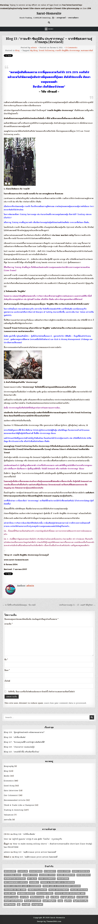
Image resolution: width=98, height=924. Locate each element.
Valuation (8, 814)
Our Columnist (11, 795)
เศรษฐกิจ (26, 904)
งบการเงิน (7, 819)
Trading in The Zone (15, 889)
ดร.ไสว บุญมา (82, 897)
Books (6, 775)
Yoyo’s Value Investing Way (70, 893)
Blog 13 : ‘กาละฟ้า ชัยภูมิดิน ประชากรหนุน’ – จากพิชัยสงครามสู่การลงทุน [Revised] (49, 40)
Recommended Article (14, 800)
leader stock (30, 875)
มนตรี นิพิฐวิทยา (49, 900)
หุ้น (18, 904)
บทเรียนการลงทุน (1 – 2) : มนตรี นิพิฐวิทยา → (77, 604)
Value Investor (79, 889)
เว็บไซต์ (7, 680)
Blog (17, 50)
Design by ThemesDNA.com (49, 921)
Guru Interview (11, 790)
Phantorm (63, 878)
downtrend (36, 871)
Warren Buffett (26, 893)
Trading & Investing (13, 809)
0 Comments (71, 48)
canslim (22, 871)
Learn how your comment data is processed (65, 703)
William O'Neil (45, 893)
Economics (9, 780)
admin (34, 48)
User (6, 838)
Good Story (9, 785)
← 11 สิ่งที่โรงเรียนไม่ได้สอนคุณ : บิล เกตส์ (18, 604)
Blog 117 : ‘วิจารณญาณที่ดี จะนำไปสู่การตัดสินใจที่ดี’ (24, 742)
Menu (50, 29)
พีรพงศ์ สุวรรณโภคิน (33, 900)
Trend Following (46, 50)
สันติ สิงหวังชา (9, 904)
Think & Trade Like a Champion (19, 805)
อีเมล (7, 670)
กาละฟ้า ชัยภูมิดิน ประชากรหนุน (67, 50)
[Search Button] (49, 22)
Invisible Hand (12, 875)
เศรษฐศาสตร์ (37, 904)
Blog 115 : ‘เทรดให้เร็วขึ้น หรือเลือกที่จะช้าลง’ (21, 751)
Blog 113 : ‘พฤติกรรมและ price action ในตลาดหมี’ (34, 852)
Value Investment (58, 889)
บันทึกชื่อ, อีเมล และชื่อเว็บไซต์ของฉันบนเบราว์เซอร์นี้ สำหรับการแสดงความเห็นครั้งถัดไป (41, 691)
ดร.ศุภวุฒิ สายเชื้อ (68, 897)
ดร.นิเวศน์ (54, 897)
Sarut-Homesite (49, 13)
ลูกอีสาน (68, 900)
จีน (47, 897)
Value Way (9, 893)
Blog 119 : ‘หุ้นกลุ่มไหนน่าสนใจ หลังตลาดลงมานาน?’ (24, 732)
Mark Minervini (66, 875)
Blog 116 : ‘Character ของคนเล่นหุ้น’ (19, 746)
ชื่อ (6, 659)
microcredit (83, 875)
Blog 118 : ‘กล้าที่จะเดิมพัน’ (15, 737)
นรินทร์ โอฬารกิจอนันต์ (13, 900)
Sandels (34, 882)
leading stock (47, 875)
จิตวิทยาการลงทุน (37, 897)
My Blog (34, 50)
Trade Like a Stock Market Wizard (61, 886)
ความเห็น (8, 623)
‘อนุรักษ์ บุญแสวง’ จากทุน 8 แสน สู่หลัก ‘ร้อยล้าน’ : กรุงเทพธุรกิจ (37, 838)
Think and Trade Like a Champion (22, 886)
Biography (9, 766)
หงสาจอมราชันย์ (87, 50)
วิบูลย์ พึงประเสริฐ (80, 900)
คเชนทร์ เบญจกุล (11, 897)
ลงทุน (60, 900)
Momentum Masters (14, 878)
